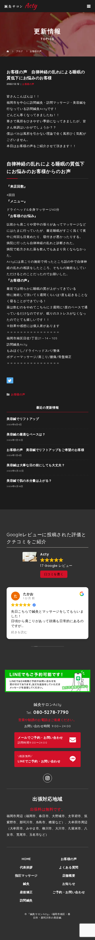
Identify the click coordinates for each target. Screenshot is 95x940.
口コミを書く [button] (54, 574)
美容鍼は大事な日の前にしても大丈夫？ (36, 465)
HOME (26, 859)
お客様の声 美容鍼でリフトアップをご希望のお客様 (45, 450)
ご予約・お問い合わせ (69, 892)
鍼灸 (26, 884)
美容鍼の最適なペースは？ (26, 434)
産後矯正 (26, 892)
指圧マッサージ (26, 876)
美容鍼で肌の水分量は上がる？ (29, 481)
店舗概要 (68, 876)
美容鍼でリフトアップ (23, 419)
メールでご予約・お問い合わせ (40, 740)
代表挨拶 (26, 867)
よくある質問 (68, 867)
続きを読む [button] (19, 632)
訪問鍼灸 (26, 900)
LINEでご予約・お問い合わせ (39, 758)
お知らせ (68, 884)
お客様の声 (28, 84)
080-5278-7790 (50, 712)
